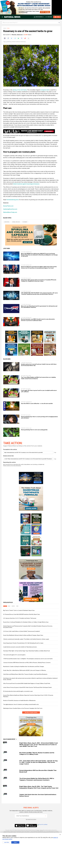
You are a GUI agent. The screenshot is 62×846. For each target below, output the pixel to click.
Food (8, 28)
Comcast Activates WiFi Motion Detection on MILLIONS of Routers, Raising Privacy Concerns (27, 662)
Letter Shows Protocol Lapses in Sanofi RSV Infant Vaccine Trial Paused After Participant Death (27, 687)
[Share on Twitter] (11, 38)
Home (4, 28)
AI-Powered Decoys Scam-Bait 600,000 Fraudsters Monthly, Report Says (21, 614)
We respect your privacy (31, 819)
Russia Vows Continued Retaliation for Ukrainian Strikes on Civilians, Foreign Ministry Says (26, 622)
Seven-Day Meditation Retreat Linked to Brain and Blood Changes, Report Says (23, 635)
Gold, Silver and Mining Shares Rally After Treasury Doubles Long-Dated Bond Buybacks (25, 674)
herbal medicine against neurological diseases (26, 184)
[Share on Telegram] (15, 38)
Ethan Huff (29, 265)
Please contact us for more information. (12, 465)
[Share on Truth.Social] (22, 38)
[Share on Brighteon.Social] (5, 38)
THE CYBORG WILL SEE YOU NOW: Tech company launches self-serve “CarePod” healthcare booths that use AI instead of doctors (39, 293)
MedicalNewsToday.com (10, 212)
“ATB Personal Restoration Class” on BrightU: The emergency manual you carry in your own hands (28, 658)
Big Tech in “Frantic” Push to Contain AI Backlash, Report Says (19, 610)
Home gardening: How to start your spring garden (34, 429)
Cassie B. (29, 278)
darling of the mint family (20, 90)
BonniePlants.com (8, 206)
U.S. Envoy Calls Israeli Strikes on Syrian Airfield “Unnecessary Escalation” (21, 631)
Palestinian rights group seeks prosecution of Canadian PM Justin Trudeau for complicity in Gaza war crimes (38, 280)
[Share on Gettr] (25, 38)
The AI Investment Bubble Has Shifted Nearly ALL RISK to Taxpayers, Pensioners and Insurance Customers (36, 779)
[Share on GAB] (18, 38)
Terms (41, 830)
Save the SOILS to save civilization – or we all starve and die (37, 403)
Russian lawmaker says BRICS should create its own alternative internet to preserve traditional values (38, 319)
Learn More (6, 842)
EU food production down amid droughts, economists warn (18, 691)
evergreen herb (44, 90)
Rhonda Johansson (17, 34)
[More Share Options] (28, 38)
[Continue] (45, 816)
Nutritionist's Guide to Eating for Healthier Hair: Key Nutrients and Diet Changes (23, 666)
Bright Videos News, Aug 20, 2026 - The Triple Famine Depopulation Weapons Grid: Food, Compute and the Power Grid (38, 787)
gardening (8, 41)
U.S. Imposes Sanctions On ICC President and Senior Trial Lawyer (19, 618)
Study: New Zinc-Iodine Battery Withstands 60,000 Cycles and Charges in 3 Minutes (24, 670)
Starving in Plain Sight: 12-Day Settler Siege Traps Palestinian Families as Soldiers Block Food (26, 650)
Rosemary (23, 41)
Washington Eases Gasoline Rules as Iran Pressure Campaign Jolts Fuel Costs (22, 708)
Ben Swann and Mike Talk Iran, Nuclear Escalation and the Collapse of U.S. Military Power (36, 753)
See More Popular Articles (31, 712)
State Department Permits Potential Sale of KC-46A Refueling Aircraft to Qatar (23, 643)
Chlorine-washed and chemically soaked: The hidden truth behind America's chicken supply (26, 639)
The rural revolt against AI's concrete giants (14, 654)
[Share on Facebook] (8, 38)
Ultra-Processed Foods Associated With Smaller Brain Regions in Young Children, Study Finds (26, 683)
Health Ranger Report (9, 739)
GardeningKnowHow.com (10, 209)
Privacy (37, 830)
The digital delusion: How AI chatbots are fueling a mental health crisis (21, 704)
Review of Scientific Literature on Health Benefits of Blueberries (19, 700)
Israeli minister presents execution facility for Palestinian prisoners (20, 647)
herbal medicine (16, 41)
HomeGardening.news (12, 199)
